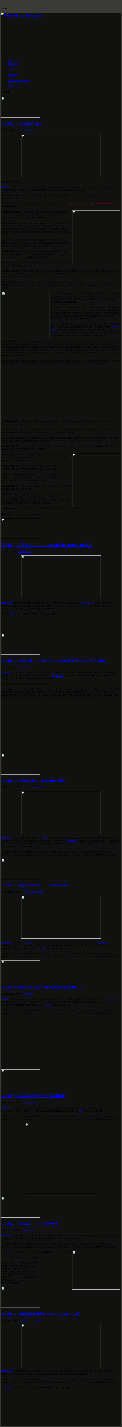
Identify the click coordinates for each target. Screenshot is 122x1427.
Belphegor (6, 187)
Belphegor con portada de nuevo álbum (33, 1096)
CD (9, 72)
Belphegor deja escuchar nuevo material (34, 885)
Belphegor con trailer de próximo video (33, 780)
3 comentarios (29, 1102)
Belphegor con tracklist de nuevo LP (31, 1223)
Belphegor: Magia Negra (21, 123)
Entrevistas (13, 74)
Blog (10, 83)
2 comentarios (26, 130)
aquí (12, 614)
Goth (10, 69)
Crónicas (12, 77)
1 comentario (24, 551)
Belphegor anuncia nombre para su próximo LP (40, 1313)
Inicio (10, 60)
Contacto (12, 86)
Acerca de (13, 63)
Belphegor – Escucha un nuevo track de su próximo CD (46, 545)
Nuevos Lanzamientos (19, 80)
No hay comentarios (33, 787)
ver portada (87, 602)
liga (45, 838)
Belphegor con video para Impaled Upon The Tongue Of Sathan (53, 660)
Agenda (12, 66)
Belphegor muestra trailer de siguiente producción (42, 987)
